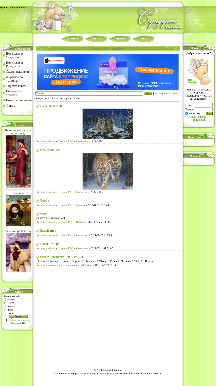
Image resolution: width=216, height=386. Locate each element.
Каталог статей (45, 265)
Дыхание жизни (51, 105)
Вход (122, 48)
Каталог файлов (45, 141)
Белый (48, 230)
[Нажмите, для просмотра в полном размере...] (108, 137)
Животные (82, 141)
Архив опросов (23, 320)
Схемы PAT (96, 38)
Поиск (143, 38)
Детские (80, 205)
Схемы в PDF (65, 141)
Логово (50, 243)
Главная (96, 48)
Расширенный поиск (167, 93)
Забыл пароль (198, 116)
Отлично (11, 299)
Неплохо (11, 306)
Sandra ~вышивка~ (67, 265)
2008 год (86, 265)
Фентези (81, 222)
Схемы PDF (72, 38)
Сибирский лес (50, 150)
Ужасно (10, 313)
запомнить (194, 113)
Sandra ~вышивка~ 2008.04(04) (61, 257)
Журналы (120, 38)
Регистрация (110, 48)
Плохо (10, 310)
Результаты (12, 320)
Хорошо (10, 303)
